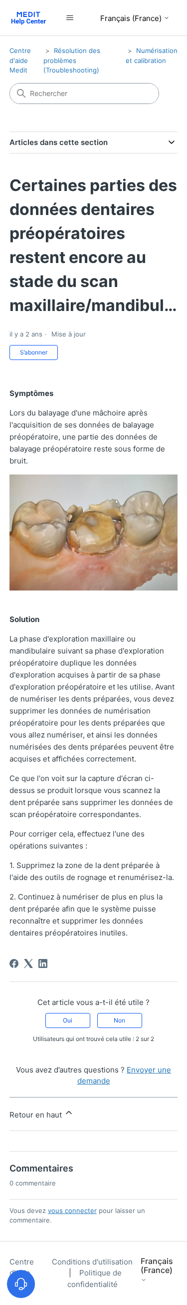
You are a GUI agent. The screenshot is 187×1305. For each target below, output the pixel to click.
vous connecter (72, 1210)
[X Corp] (28, 963)
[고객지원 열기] (21, 1284)
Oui (67, 1020)
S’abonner (33, 352)
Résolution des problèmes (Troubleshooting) (71, 60)
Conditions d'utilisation (92, 1261)
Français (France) (132, 18)
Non (119, 1020)
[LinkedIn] (42, 963)
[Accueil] (28, 17)
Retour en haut (36, 1115)
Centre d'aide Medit (20, 60)
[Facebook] (13, 963)
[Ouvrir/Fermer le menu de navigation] (70, 18)
